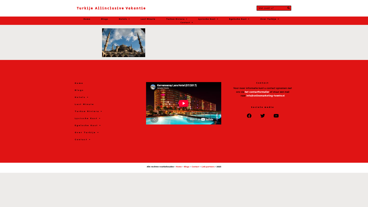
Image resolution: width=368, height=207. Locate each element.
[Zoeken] (288, 8)
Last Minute (148, 19)
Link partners (208, 166)
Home (87, 19)
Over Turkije (268, 19)
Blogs (104, 19)
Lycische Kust (206, 19)
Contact (185, 22)
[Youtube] (276, 116)
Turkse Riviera (175, 19)
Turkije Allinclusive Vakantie (111, 8)
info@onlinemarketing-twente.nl (265, 95)
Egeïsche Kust (238, 19)
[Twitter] (263, 116)
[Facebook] (249, 116)
